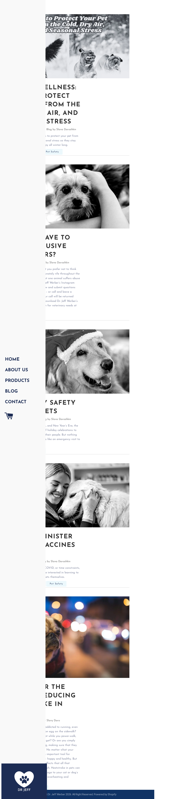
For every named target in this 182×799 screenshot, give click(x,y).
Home (12, 359)
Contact (15, 402)
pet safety (52, 152)
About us (16, 370)
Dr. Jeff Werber (56, 794)
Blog (11, 391)
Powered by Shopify (105, 794)
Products (17, 381)
